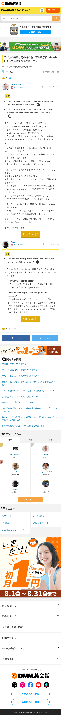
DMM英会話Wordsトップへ (13, 530)
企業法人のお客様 (30, 694)
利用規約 (6, 523)
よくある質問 (38, 515)
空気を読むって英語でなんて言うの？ (17, 402)
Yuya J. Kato (15, 472)
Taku (15, 489)
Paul (46, 454)
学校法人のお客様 (30, 702)
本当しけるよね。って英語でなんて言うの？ (20, 376)
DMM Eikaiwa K (15, 454)
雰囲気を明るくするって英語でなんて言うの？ (21, 396)
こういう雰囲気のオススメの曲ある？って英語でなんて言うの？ (29, 390)
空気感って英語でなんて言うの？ (16, 364)
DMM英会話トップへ (41, 523)
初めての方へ (7, 515)
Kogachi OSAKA (46, 472)
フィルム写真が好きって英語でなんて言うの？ (21, 370)
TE (46, 489)
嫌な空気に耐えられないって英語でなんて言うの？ (23, 426)
